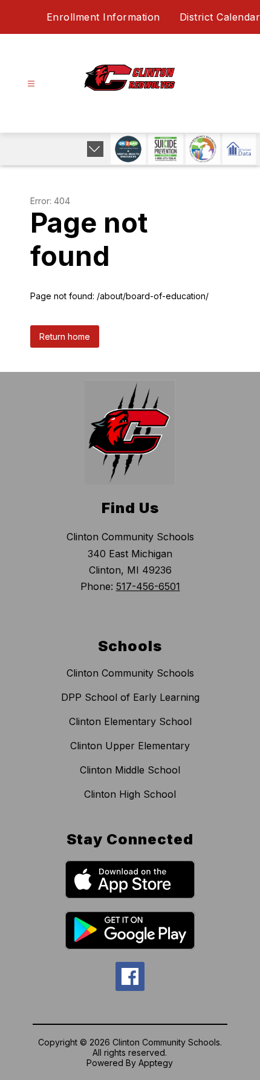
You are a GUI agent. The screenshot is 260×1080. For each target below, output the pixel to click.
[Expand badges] (95, 149)
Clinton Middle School (130, 770)
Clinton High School (130, 794)
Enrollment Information (103, 17)
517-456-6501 (148, 586)
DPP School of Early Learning (130, 697)
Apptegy (155, 1063)
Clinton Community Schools (130, 673)
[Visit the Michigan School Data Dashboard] (239, 149)
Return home (64, 336)
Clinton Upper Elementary (130, 746)
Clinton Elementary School (130, 721)
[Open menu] (31, 84)
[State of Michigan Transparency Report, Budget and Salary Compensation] (203, 149)
